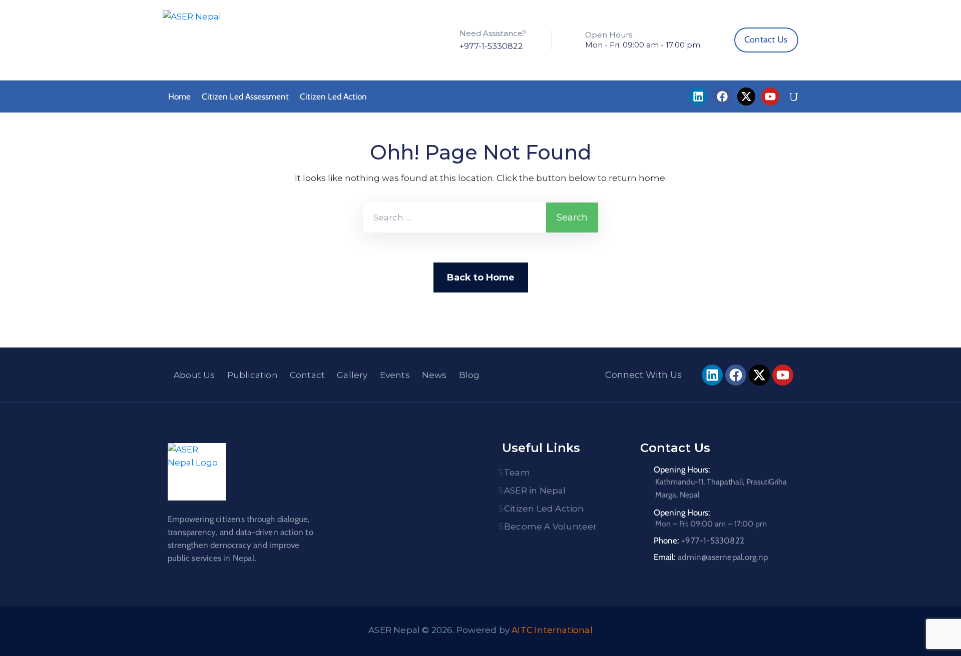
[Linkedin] (698, 97)
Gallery (352, 375)
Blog (469, 375)
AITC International (552, 630)
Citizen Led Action (333, 97)
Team (517, 473)
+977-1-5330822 (491, 46)
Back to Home (481, 277)
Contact (307, 375)
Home (179, 97)
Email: (711, 557)
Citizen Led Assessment (245, 97)
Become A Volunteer (550, 527)
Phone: (699, 541)
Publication (252, 375)
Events (395, 375)
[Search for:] (454, 217)
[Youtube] (770, 97)
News (434, 375)
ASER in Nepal (535, 491)
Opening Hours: (682, 469)
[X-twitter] (746, 97)
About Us (194, 375)
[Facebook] (722, 97)
